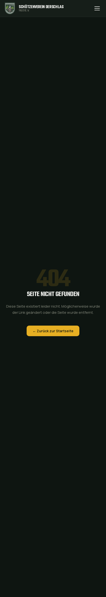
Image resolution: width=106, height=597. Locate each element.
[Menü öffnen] (97, 8)
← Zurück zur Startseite (53, 331)
